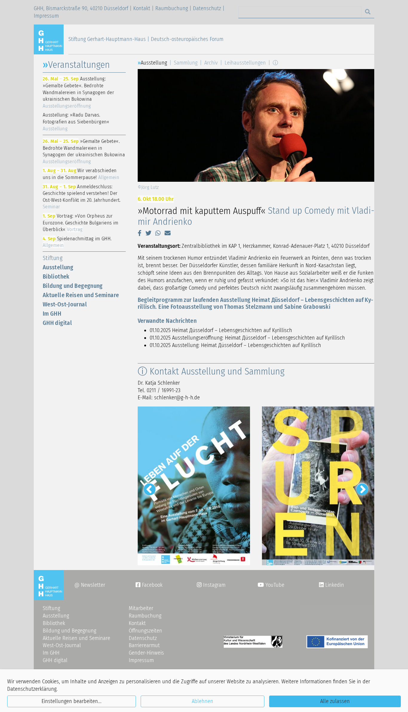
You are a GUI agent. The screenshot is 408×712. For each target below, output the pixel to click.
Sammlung (185, 62)
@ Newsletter (89, 585)
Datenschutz (207, 8)
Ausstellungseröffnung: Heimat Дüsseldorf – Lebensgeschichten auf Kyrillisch (258, 337)
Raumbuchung (171, 8)
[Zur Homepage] (51, 39)
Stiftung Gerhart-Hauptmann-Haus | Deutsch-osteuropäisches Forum (145, 39)
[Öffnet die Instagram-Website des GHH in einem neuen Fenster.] (321, 585)
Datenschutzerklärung (31, 689)
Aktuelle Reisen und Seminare (81, 295)
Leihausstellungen (245, 62)
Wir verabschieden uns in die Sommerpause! (81, 173)
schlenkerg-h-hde (177, 397)
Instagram (211, 585)
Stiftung (52, 258)
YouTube (274, 585)
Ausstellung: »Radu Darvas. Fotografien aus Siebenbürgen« (76, 121)
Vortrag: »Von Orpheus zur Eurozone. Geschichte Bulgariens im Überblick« (81, 222)
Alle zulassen (335, 701)
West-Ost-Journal (65, 304)
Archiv (211, 62)
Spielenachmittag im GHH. (77, 242)
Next (359, 486)
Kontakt (141, 8)
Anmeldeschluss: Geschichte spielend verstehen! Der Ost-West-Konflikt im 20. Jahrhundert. (82, 197)
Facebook (149, 585)
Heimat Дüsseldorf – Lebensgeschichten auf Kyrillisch (232, 330)
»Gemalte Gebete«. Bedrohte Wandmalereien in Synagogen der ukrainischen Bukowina (84, 151)
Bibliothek (56, 276)
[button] (140, 233)
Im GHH (52, 313)
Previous (147, 486)
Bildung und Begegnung (73, 285)
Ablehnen (202, 701)
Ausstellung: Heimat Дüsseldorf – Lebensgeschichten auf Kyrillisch (246, 345)
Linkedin (334, 585)
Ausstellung (58, 267)
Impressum (46, 16)
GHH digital (57, 322)
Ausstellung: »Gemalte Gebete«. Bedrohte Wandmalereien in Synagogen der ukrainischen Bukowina (78, 92)
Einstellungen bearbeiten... (72, 701)
